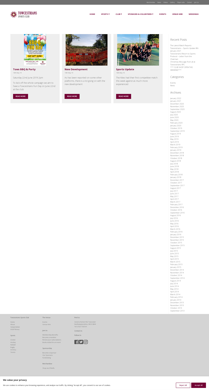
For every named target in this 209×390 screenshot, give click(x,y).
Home (92, 14)
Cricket (12, 340)
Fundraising (46, 358)
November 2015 (177, 240)
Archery (13, 350)
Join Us (196, 2)
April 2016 (174, 226)
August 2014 (175, 280)
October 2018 (176, 158)
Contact (189, 2)
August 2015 (175, 248)
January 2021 (175, 101)
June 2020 (174, 117)
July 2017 (174, 191)
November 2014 (177, 272)
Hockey (13, 342)
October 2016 (176, 210)
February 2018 (176, 174)
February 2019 (176, 147)
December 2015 (177, 237)
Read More (21, 96)
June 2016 (174, 221)
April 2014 (174, 291)
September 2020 (177, 109)
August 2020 (175, 112)
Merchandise (151, 2)
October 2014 (176, 275)
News (159, 2)
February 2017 (176, 204)
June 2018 (174, 166)
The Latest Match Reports (180, 45)
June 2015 (174, 253)
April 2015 (174, 259)
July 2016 (174, 218)
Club (118, 14)
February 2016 (176, 231)
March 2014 (175, 294)
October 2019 (176, 128)
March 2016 (175, 229)
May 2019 (174, 139)
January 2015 (175, 267)
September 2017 (177, 185)
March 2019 (175, 144)
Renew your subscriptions (51, 340)
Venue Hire (177, 14)
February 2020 (176, 123)
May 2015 (174, 256)
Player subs (181, 2)
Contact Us (78, 331)
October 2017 (176, 182)
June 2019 (174, 136)
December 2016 (177, 207)
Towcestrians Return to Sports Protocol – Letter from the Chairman (183, 56)
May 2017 (174, 196)
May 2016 (174, 223)
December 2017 (177, 180)
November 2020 (177, 106)
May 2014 (174, 289)
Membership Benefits (50, 335)
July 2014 (174, 283)
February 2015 (176, 264)
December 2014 (177, 270)
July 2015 (174, 251)
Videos (165, 2)
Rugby (12, 347)
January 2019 (175, 150)
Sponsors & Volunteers (140, 14)
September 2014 (177, 278)
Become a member (49, 337)
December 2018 (177, 153)
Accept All (198, 385)
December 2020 (177, 104)
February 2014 (176, 297)
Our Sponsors (47, 355)
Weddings (194, 14)
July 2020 (174, 114)
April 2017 (174, 199)
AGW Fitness (14, 329)
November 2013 (177, 305)
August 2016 (175, 215)
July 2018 (174, 163)
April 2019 (174, 142)
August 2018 (175, 161)
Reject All (183, 385)
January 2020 (175, 125)
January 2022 (175, 98)
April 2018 (174, 172)
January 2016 (175, 234)
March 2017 (175, 202)
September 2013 (177, 311)
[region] (104, 383)
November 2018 (177, 155)
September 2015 (177, 245)
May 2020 (174, 120)
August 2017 (175, 188)
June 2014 (174, 286)
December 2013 (177, 302)
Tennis (12, 352)
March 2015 (175, 261)
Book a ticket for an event (51, 342)
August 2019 (175, 133)
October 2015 (176, 242)
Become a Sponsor (49, 353)
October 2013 (176, 308)
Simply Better (15, 327)
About (12, 324)
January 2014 (175, 300)
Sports (104, 14)
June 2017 (174, 193)
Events (162, 14)
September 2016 (177, 212)
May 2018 (174, 169)
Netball (12, 345)
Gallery (172, 2)
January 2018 (175, 177)
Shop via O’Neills (48, 368)
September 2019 (177, 131)
